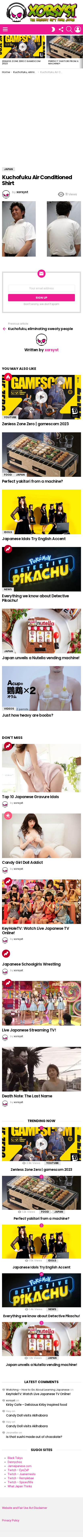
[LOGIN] (78, 29)
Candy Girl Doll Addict (22, 862)
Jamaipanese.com (19, 1466)
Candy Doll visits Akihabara (27, 1415)
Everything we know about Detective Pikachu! (35, 598)
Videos (9, 709)
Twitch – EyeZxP (18, 1470)
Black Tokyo (15, 1458)
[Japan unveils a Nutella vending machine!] (41, 631)
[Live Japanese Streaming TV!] (41, 1003)
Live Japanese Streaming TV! (29, 1030)
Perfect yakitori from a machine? (63, 62)
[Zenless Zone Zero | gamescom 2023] (22, 47)
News (8, 589)
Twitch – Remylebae (21, 1478)
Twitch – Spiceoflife (20, 1482)
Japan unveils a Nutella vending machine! (41, 658)
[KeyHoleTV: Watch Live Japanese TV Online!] (41, 901)
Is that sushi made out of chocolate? (34, 1437)
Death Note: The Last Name (27, 1096)
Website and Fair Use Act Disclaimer (24, 1507)
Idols (8, 532)
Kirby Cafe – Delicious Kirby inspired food (36, 1405)
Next (81, 51)
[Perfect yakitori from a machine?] (41, 454)
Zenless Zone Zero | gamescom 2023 (21, 62)
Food (8, 475)
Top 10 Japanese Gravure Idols (30, 797)
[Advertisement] (41, 117)
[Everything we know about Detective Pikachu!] (41, 569)
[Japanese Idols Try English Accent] (41, 512)
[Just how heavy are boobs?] (41, 688)
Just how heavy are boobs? (27, 715)
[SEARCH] (69, 29)
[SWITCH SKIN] (53, 29)
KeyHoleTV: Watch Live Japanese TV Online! (35, 930)
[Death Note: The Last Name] (41, 1069)
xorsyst (10, 1400)
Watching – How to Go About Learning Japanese (38, 1390)
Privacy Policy (10, 1520)
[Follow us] (61, 29)
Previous (2, 51)
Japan (20, 475)
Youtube (10, 417)
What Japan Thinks (20, 1486)
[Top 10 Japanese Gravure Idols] (41, 768)
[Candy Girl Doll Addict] (41, 835)
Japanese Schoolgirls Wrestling (31, 964)
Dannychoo (15, 1462)
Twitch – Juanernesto (22, 1474)
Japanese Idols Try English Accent (33, 539)
